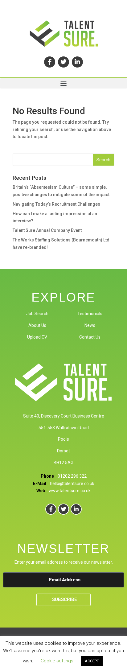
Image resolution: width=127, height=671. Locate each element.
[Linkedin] (77, 62)
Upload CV (37, 337)
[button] (63, 83)
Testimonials (89, 313)
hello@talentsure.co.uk (72, 483)
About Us (37, 325)
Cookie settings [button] (57, 661)
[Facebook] (49, 62)
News (89, 325)
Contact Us (89, 337)
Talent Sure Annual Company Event (47, 230)
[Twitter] (63, 62)
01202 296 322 (72, 476)
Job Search (37, 313)
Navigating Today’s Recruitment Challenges (56, 204)
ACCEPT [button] (92, 661)
